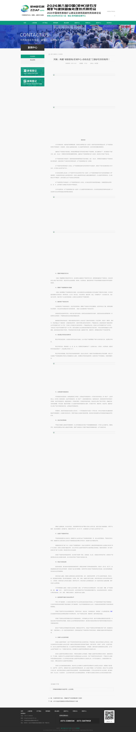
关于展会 (45, 22)
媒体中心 (77, 22)
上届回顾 (34, 22)
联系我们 (109, 22)
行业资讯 (32, 56)
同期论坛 (87, 22)
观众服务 (66, 22)
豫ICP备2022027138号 (66, 728)
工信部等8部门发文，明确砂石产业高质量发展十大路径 (67, 698)
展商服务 (55, 22)
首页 (25, 22)
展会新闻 (32, 60)
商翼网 (77, 728)
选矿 (57, 590)
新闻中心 (98, 22)
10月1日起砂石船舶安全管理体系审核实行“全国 (65, 701)
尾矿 (111, 611)
